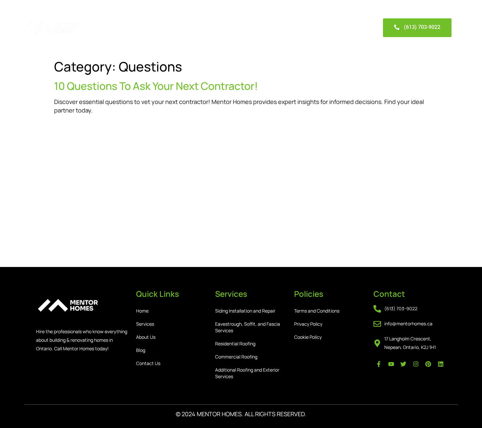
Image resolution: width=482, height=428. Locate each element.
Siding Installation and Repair (245, 311)
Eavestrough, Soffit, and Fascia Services (247, 327)
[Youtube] (391, 364)
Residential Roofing (235, 343)
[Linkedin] (441, 364)
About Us (173, 27)
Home (108, 27)
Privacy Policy (308, 324)
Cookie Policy (308, 337)
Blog (202, 27)
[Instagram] (416, 364)
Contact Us (234, 27)
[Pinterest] (428, 364)
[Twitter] (403, 364)
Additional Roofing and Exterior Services (247, 373)
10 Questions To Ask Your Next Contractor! (156, 86)
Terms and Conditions (316, 311)
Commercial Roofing (236, 357)
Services (139, 27)
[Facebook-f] (379, 364)
